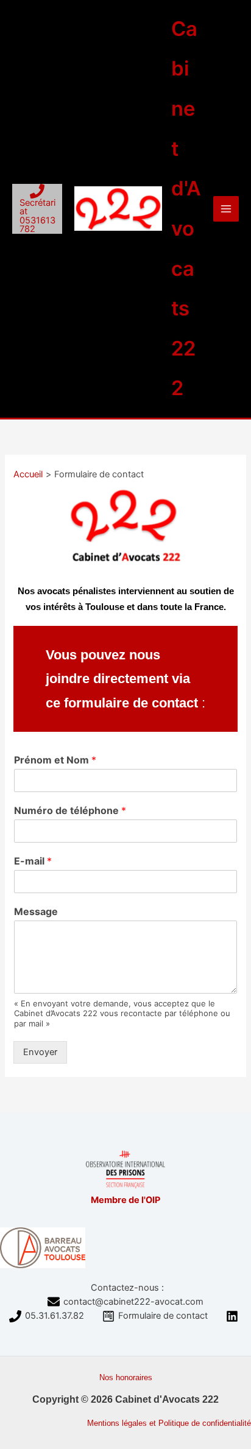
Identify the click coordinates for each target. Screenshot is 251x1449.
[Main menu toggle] (226, 209)
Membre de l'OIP (125, 1200)
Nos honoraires (125, 1377)
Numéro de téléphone (70, 810)
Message (36, 911)
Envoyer (40, 1052)
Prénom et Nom (55, 760)
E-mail (33, 861)
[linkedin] (234, 1316)
